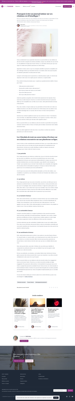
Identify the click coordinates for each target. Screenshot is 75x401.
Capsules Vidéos (23, 381)
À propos (33, 6)
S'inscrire (70, 390)
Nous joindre (4, 378)
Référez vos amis (26, 6)
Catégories (22, 383)
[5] (57, 287)
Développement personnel (41, 282)
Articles (21, 378)
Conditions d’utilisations (43, 378)
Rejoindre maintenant (18, 361)
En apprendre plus (24, 341)
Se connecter (58, 6)
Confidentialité (41, 376)
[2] (51, 287)
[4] (55, 287)
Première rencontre (21, 282)
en (73, 6)
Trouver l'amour (30, 282)
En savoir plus (29, 361)
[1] (50, 287)
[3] (53, 287)
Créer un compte (67, 6)
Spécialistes (22, 376)
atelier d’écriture (29, 276)
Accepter (56, 397)
